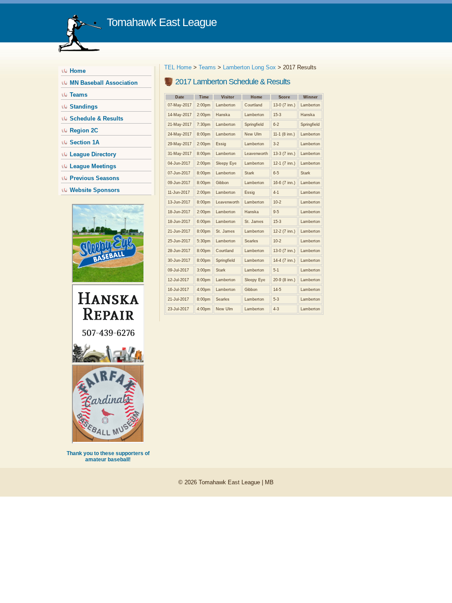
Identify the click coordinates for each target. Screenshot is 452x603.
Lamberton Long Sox (249, 67)
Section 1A (84, 142)
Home (78, 71)
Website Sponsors (95, 190)
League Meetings (93, 166)
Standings (84, 106)
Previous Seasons (94, 178)
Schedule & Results (96, 118)
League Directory (93, 154)
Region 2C (84, 130)
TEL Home (178, 67)
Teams (78, 94)
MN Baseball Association (104, 82)
